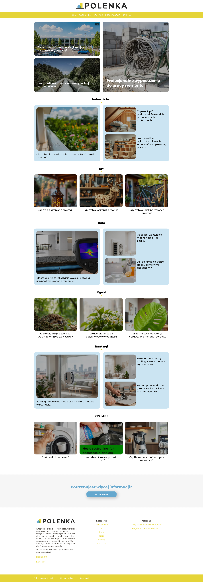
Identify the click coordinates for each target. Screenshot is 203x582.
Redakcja (41, 556)
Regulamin (85, 578)
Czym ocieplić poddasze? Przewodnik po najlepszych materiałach (150, 116)
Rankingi (127, 15)
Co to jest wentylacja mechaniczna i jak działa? (149, 237)
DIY (89, 15)
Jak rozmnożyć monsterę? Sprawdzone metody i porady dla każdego (146, 335)
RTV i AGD (98, 15)
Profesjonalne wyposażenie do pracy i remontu (133, 83)
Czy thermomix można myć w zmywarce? (146, 459)
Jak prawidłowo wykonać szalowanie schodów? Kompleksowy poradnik (151, 143)
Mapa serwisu (66, 578)
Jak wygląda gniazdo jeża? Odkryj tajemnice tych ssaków (55, 335)
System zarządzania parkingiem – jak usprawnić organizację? (61, 49)
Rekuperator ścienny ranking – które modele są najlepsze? (151, 361)
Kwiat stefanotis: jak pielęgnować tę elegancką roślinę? (101, 335)
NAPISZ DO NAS (101, 494)
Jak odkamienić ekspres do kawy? (101, 459)
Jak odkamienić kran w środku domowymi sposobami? (150, 264)
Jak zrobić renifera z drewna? (101, 209)
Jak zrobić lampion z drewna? (55, 209)
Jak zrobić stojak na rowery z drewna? (147, 211)
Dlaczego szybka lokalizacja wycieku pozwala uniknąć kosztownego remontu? (63, 279)
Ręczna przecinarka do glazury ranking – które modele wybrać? (150, 388)
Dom (74, 15)
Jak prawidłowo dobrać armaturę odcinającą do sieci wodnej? (66, 85)
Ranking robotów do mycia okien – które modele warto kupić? (65, 403)
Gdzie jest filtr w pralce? (56, 457)
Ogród (82, 15)
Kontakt (40, 561)
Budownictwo (112, 15)
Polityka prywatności (43, 578)
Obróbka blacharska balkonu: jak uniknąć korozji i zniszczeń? (65, 156)
